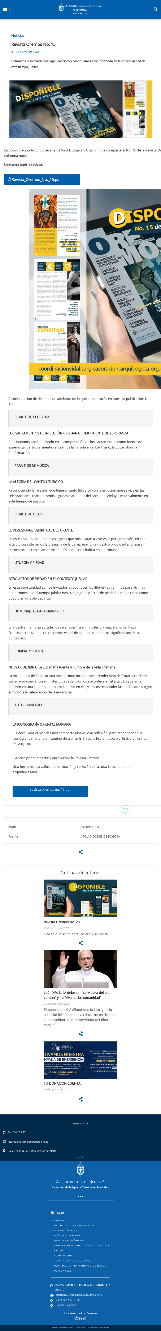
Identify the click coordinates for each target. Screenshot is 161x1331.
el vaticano (63, 1255)
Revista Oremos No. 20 (62, 922)
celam (59, 1250)
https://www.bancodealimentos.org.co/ (80, 1073)
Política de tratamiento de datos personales (80, 1268)
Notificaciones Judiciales (74, 1225)
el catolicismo (65, 1230)
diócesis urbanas (67, 1235)
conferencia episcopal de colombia (81, 1245)
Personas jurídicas (68, 1240)
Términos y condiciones (72, 1260)
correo (59, 1220)
